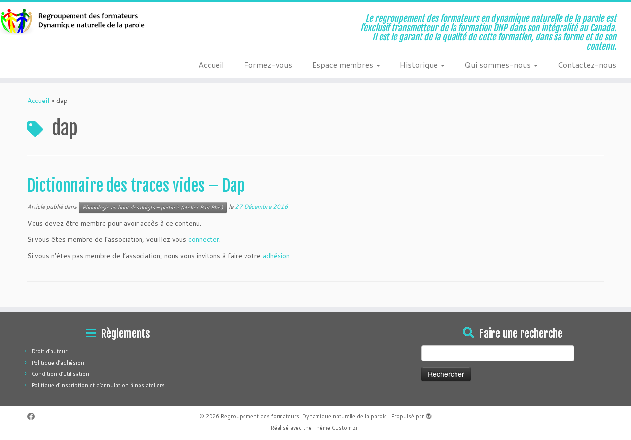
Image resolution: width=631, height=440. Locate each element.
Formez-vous (268, 64)
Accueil (211, 64)
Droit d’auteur (49, 351)
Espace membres (343, 64)
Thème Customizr (335, 428)
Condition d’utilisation (60, 374)
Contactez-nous (587, 64)
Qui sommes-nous (498, 64)
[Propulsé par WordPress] (428, 414)
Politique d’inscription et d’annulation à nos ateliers (98, 385)
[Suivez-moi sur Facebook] (34, 416)
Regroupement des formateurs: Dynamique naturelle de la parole (304, 416)
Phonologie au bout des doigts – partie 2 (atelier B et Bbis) (152, 207)
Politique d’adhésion (58, 363)
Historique (420, 64)
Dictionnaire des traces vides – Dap (136, 186)
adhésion (276, 256)
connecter (203, 239)
